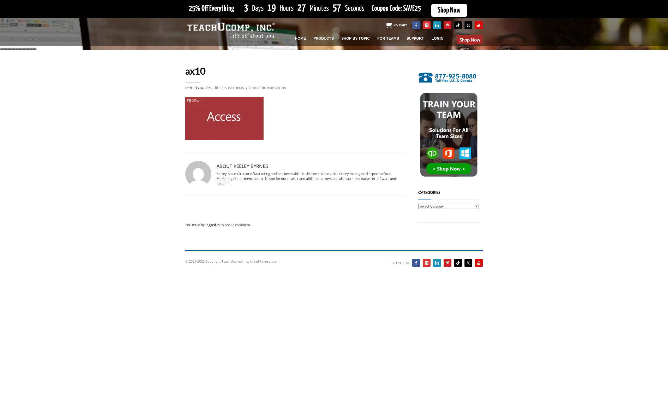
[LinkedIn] (437, 25)
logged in (213, 224)
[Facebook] (416, 25)
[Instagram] (427, 25)
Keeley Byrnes (200, 87)
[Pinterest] (447, 25)
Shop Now (449, 10)
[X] (468, 25)
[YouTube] (479, 25)
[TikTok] (458, 25)
